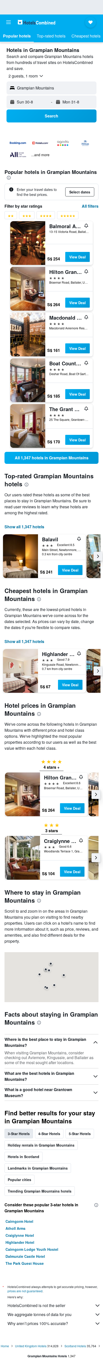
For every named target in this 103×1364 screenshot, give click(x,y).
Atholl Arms (16, 1228)
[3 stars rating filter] (26, 217)
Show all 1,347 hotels (24, 527)
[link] (51, 458)
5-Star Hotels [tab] (80, 1133)
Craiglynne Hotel (20, 1235)
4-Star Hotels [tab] (49, 1133)
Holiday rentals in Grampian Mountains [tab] (41, 1145)
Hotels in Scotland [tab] (23, 1156)
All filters (90, 206)
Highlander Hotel (20, 1242)
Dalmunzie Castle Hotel (25, 1256)
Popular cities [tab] (19, 1179)
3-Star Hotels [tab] (19, 1133)
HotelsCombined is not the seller (36, 1305)
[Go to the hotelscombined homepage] (36, 22)
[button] (8, 22)
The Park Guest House (25, 1263)
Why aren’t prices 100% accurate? (38, 1323)
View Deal (77, 256)
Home (5, 1346)
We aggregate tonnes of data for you (40, 1314)
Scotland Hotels (75, 1346)
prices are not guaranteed (25, 1291)
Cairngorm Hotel (19, 1221)
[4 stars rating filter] (46, 217)
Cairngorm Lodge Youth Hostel (32, 1249)
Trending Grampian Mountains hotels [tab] (40, 1191)
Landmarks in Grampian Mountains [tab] (38, 1168)
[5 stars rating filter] (67, 217)
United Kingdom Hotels (30, 1346)
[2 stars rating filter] (11, 217)
